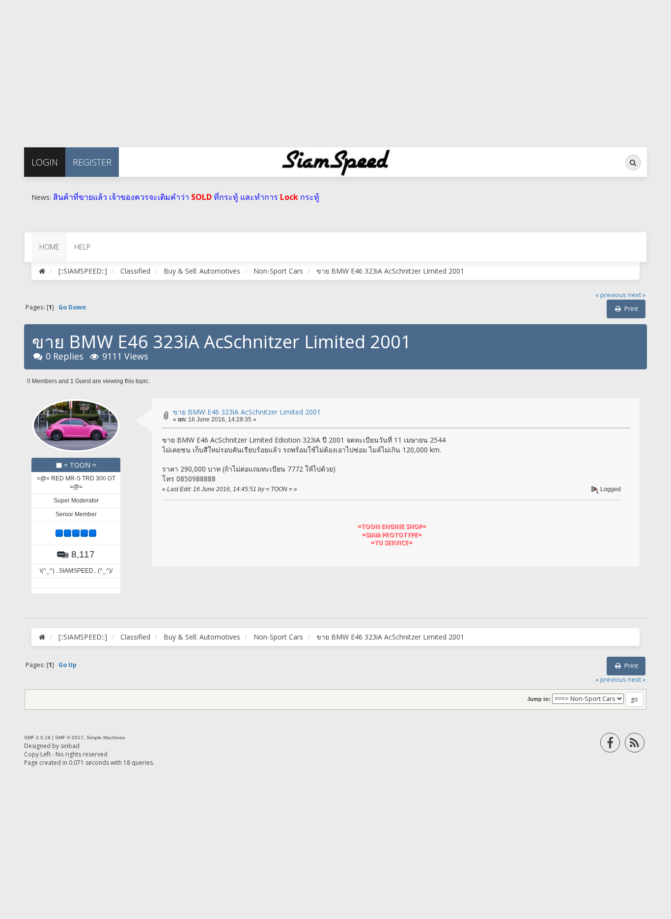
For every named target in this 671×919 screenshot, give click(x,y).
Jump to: (539, 699)
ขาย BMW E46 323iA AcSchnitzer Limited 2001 (247, 412)
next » (636, 295)
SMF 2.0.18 (37, 737)
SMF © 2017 (69, 737)
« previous (610, 295)
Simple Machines (105, 737)
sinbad (70, 746)
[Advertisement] (294, 69)
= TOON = (80, 465)
